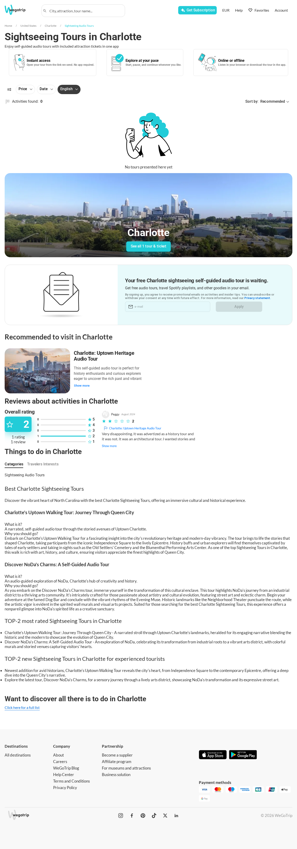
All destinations (18, 755)
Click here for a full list (22, 707)
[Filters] (9, 89)
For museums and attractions (126, 768)
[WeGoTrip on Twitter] (165, 815)
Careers (60, 761)
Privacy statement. (257, 298)
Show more (82, 385)
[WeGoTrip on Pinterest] (143, 815)
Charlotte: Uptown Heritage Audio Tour (104, 356)
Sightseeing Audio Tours (79, 25)
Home (8, 25)
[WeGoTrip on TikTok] (154, 815)
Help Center (63, 774)
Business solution (116, 774)
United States (28, 25)
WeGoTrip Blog (66, 768)
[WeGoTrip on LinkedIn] (176, 815)
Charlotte (50, 25)
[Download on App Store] (213, 755)
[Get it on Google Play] (243, 755)
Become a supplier (117, 755)
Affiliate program (116, 761)
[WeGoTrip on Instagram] (120, 815)
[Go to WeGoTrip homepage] (20, 10)
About (58, 755)
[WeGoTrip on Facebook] (132, 815)
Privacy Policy (65, 787)
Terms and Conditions (71, 781)
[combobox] (85, 11)
